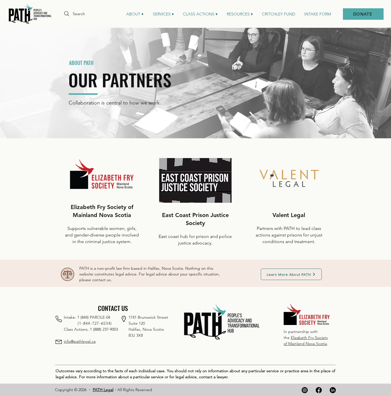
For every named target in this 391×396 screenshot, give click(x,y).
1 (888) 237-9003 (104, 329)
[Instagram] (305, 390)
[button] (163, 14)
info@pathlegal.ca (80, 341)
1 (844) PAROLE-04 (93, 317)
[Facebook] (319, 390)
